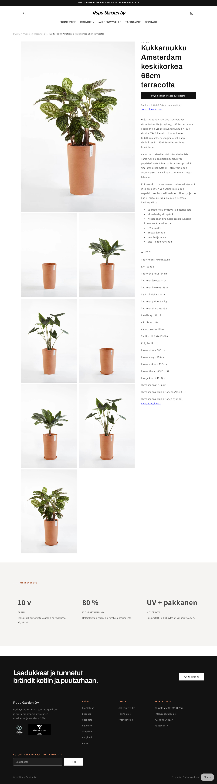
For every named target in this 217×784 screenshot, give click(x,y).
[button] (24, 13)
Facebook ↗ (161, 725)
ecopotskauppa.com (151, 109)
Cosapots (87, 719)
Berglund (87, 737)
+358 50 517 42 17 (164, 719)
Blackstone (88, 707)
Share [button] (148, 251)
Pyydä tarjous (191, 676)
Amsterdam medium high (35, 33)
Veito (85, 743)
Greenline (87, 731)
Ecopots (86, 713)
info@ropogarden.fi (165, 713)
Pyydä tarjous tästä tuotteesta (168, 95)
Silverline (87, 725)
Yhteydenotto (126, 719)
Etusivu (16, 33)
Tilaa (73, 761)
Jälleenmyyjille (127, 707)
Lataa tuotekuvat (151, 403)
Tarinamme (125, 713)
